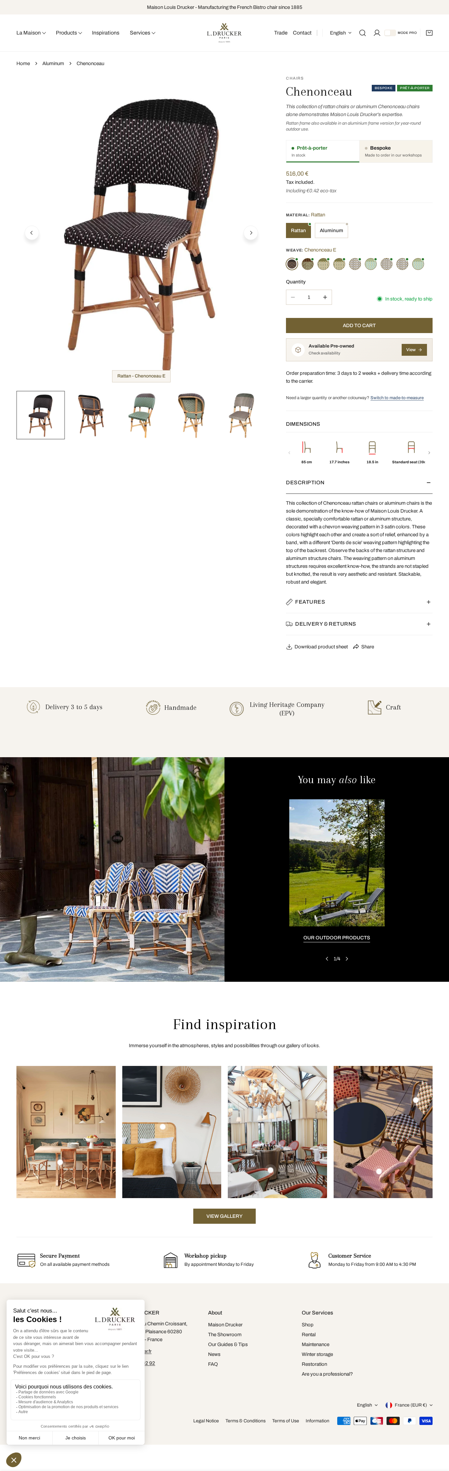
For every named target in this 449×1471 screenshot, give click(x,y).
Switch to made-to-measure (397, 398)
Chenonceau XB (386, 264)
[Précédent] (289, 452)
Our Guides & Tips (228, 1344)
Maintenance (315, 1344)
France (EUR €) (411, 1405)
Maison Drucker (225, 1324)
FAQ (213, 1364)
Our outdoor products (336, 937)
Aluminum (53, 63)
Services (140, 33)
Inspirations (105, 33)
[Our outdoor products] (337, 863)
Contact (302, 33)
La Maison (28, 33)
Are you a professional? (327, 1374)
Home (23, 63)
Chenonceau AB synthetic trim (371, 264)
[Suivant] (429, 452)
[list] (141, 232)
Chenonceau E (292, 264)
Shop (308, 1324)
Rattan (298, 230)
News (214, 1354)
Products (66, 33)
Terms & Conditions (245, 1420)
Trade (281, 33)
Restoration (314, 1364)
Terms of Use (285, 1420)
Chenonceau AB (418, 264)
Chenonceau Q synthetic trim (339, 264)
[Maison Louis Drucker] (224, 33)
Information (317, 1420)
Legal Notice (206, 1420)
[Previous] (32, 233)
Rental (309, 1334)
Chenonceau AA (308, 264)
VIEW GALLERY (224, 1216)
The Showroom (225, 1334)
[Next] (251, 233)
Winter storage (317, 1354)
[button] (429, 33)
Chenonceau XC (355, 264)
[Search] (362, 33)
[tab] (322, 151)
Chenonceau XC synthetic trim (402, 264)
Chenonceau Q (323, 264)
